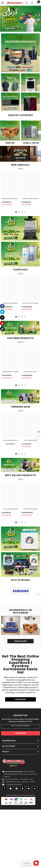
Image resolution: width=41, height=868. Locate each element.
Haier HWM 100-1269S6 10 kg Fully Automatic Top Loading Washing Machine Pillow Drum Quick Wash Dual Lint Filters (11, 372)
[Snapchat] (22, 788)
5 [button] (24, 29)
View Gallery (20, 641)
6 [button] (26, 29)
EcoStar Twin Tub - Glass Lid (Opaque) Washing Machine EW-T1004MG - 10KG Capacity (30, 372)
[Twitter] (34, 788)
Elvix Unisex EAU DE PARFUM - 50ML (30, 440)
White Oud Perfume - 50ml (10, 440)
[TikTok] (16, 788)
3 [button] (19, 29)
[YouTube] (28, 788)
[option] (20, 19)
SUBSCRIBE (20, 733)
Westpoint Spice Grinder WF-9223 (10, 199)
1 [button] (15, 29)
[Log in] (32, 3)
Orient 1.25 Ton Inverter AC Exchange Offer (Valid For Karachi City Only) (30, 303)
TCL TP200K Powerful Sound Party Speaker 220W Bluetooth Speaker (30, 509)
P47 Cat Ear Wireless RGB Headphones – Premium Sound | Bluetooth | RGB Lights (10, 509)
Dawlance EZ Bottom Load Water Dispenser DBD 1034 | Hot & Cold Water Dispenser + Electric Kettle (10, 303)
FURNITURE (10, 143)
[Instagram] (10, 788)
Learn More (20, 699)
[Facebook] (4, 788)
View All (20, 169)
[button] (38, 595)
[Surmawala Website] (10, 131)
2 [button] (17, 29)
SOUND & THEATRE (31, 143)
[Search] (27, 2)
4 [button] (21, 29)
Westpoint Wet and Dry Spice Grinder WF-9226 (30, 199)
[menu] (2, 2)
